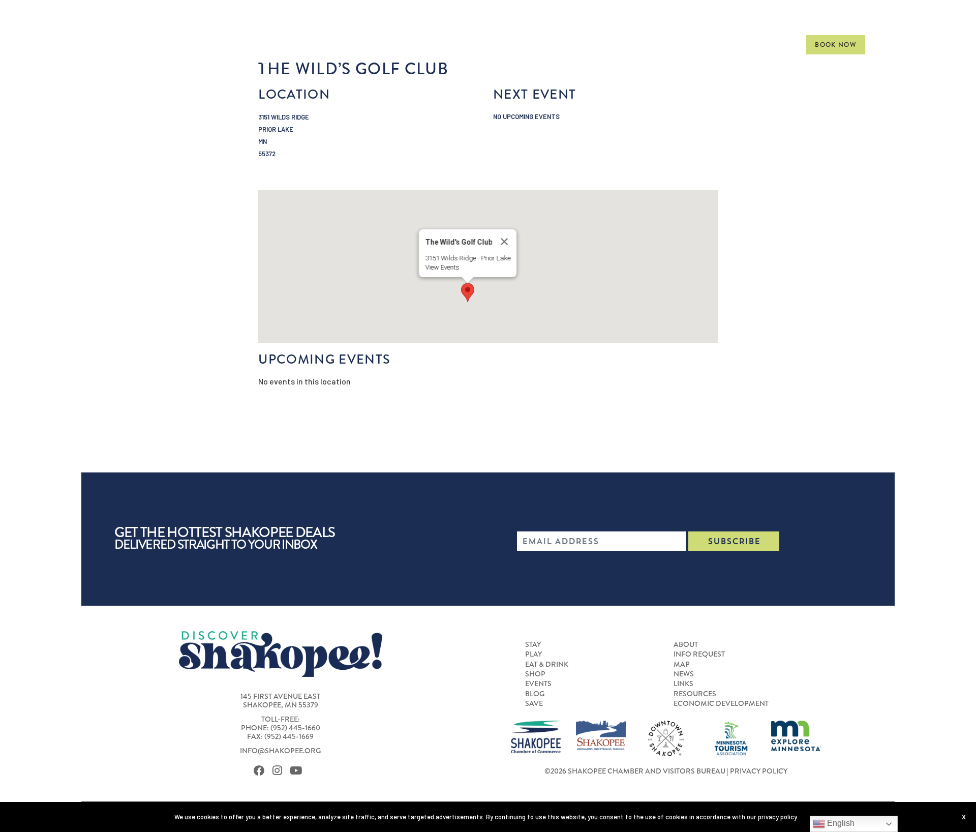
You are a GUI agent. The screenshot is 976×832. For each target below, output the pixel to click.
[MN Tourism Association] (731, 737)
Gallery (771, 44)
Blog (534, 694)
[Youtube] (298, 771)
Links (683, 684)
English (840, 823)
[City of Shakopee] (601, 734)
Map (682, 664)
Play (508, 44)
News (684, 674)
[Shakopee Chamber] (536, 736)
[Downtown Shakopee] (666, 737)
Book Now (836, 44)
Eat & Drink (566, 44)
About (686, 644)
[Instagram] (279, 771)
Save (534, 703)
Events (674, 44)
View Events (442, 267)
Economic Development (721, 703)
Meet (721, 44)
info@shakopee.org (280, 751)
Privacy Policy (758, 771)
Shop (626, 44)
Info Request (699, 654)
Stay (469, 44)
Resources (695, 694)
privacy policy (777, 817)
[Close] (504, 241)
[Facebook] (262, 771)
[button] (467, 292)
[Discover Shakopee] (189, 51)
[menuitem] (469, 45)
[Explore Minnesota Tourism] (796, 735)
